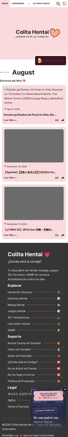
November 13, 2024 (17, 224)
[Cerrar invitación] (65, 389)
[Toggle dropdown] (28, 3)
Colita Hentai (32, 32)
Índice (5, 3)
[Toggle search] (60, 3)
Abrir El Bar (50, 60)
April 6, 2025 (13, 109)
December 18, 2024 (17, 166)
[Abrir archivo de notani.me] (48, 412)
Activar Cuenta (41, 3)
